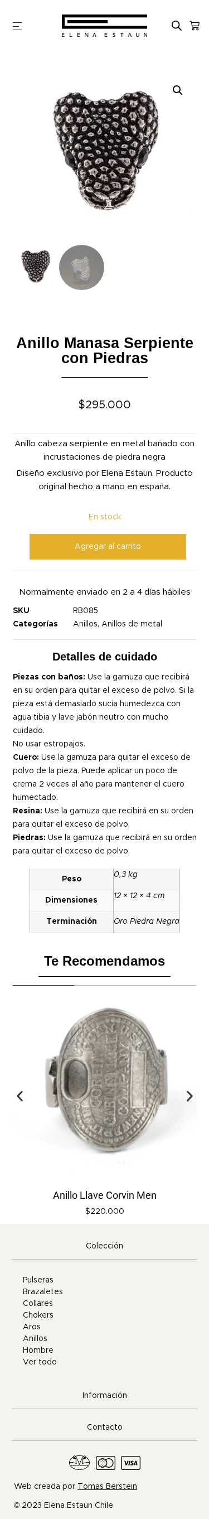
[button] (178, 90)
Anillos (85, 624)
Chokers (38, 1315)
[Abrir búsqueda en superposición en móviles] (176, 25)
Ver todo (40, 1362)
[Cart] (194, 25)
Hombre (38, 1350)
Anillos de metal (131, 624)
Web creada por (75, 1487)
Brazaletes (43, 1292)
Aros (32, 1327)
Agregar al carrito (108, 547)
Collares (38, 1304)
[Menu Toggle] (17, 26)
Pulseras (38, 1280)
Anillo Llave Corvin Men (105, 1195)
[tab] (104, 1246)
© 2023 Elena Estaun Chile (63, 1506)
